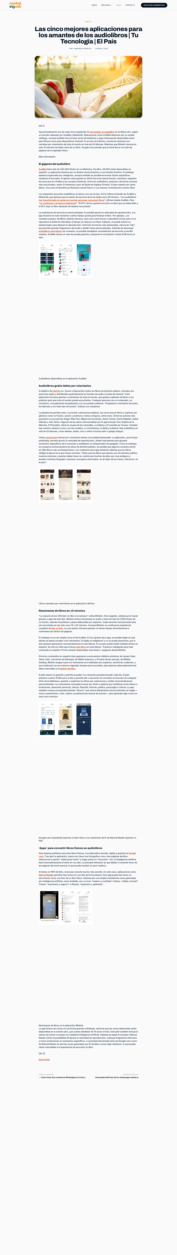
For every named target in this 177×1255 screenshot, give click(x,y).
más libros (81, 647)
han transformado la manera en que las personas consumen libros (71, 200)
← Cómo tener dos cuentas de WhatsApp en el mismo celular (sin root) (62, 1077)
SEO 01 (88, 22)
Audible (42, 169)
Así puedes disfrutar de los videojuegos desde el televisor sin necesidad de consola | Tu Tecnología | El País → (114, 1077)
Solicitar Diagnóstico (154, 5)
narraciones (51, 437)
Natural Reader (46, 875)
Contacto (130, 5)
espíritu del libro (67, 668)
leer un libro (57, 628)
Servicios (105, 5)
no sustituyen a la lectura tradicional (58, 203)
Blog (119, 5)
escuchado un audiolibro (102, 132)
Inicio (94, 5)
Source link (44, 1059)
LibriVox (56, 391)
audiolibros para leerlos (50, 231)
